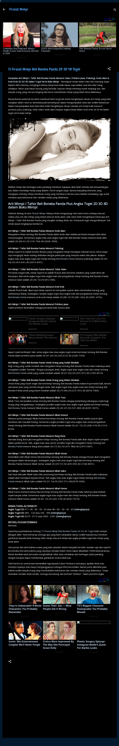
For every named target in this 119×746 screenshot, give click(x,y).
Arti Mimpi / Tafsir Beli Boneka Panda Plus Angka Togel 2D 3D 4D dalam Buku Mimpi (58, 205)
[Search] (115, 10)
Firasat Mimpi (18, 9)
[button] (109, 69)
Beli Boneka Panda (65, 258)
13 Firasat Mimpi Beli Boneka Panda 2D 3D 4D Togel (67, 531)
